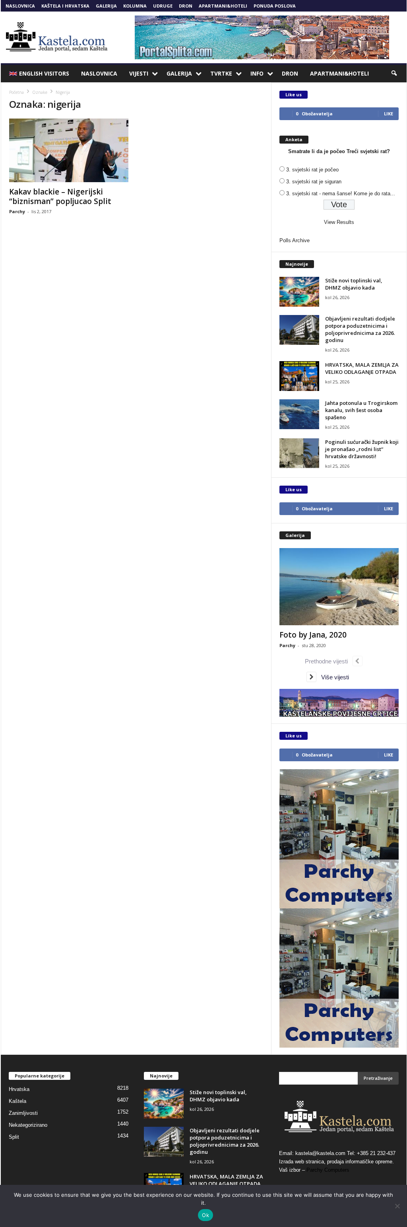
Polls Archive (294, 240)
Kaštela (17, 1101)
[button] (394, 73)
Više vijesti (332, 677)
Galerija (106, 6)
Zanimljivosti (23, 1113)
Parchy (17, 211)
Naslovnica (20, 6)
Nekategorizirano (28, 1125)
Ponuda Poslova (275, 6)
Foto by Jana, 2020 (313, 635)
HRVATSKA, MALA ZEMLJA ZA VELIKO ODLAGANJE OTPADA (362, 368)
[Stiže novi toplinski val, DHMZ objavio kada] (299, 292)
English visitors (44, 73)
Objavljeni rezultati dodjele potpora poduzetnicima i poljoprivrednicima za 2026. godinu (360, 329)
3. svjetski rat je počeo (312, 170)
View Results (339, 222)
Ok (205, 1215)
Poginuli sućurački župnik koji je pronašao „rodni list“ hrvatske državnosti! (362, 449)
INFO (257, 73)
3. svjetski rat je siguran (313, 182)
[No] (397, 1206)
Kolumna (135, 6)
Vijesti (138, 73)
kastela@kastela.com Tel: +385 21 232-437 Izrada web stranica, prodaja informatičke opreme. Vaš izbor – (337, 1161)
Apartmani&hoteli (223, 6)
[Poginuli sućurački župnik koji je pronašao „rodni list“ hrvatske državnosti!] (299, 453)
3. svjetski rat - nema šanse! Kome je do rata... (340, 193)
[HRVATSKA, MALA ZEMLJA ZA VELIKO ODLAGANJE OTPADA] (299, 376)
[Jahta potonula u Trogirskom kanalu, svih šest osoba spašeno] (299, 414)
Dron (185, 6)
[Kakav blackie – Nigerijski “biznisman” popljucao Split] (68, 150)
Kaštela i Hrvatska (65, 6)
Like (388, 114)
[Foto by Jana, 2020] (339, 586)
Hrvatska (19, 1089)
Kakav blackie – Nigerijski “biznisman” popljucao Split (60, 196)
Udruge (162, 6)
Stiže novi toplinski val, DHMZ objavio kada (353, 284)
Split (14, 1137)
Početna (16, 92)
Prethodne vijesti (329, 661)
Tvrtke (221, 73)
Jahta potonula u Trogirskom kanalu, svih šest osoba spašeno (361, 410)
